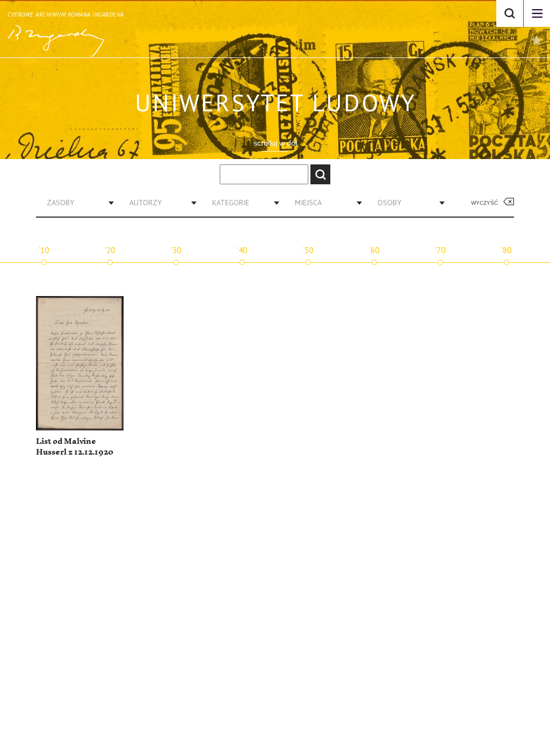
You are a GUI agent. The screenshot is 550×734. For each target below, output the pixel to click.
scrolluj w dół (275, 143)
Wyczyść (484, 203)
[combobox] (76, 202)
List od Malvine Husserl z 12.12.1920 (74, 447)
